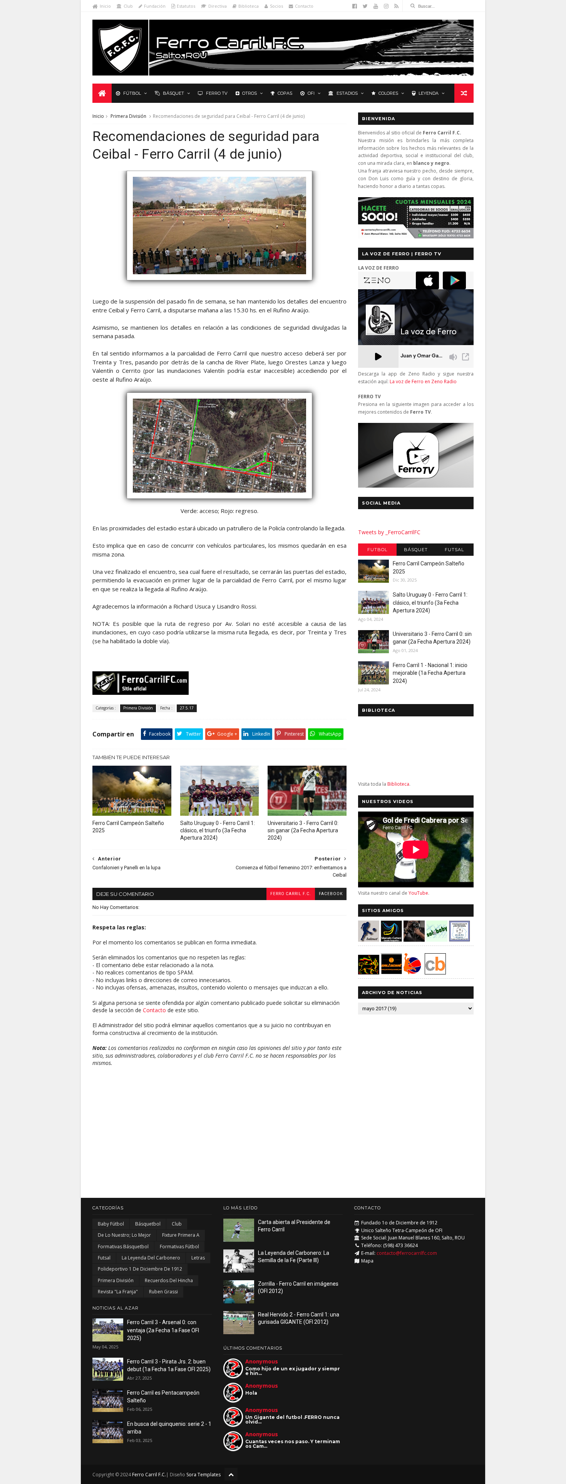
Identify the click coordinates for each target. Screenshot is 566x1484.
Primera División (128, 116)
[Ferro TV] (416, 485)
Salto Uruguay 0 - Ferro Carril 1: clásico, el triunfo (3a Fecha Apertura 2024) (217, 830)
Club (128, 6)
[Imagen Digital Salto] (414, 939)
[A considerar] (219, 284)
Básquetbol (148, 1224)
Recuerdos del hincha (169, 1280)
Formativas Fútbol (179, 1246)
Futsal (454, 549)
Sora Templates (203, 1474)
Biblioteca (248, 6)
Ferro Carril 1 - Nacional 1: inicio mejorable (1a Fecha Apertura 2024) (430, 673)
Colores (388, 93)
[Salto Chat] (391, 972)
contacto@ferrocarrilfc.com (407, 1253)
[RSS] (396, 6)
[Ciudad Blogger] (435, 972)
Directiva (217, 6)
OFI (311, 93)
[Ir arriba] (231, 1474)
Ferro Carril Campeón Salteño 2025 (128, 826)
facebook (331, 894)
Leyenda (429, 93)
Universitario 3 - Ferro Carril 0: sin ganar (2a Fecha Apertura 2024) (303, 830)
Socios (276, 6)
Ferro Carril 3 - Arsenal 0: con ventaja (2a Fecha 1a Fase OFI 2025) (163, 1330)
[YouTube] (375, 6)
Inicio (105, 6)
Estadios (347, 93)
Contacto (304, 6)
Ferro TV (217, 93)
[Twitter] (365, 6)
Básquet (173, 93)
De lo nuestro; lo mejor (124, 1235)
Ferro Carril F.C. (290, 894)
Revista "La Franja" (118, 1291)
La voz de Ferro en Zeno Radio (423, 381)
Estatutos (186, 6)
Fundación (155, 6)
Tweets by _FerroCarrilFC (389, 532)
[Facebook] (354, 6)
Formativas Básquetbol (123, 1246)
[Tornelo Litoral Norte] (412, 972)
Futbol (377, 549)
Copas (285, 93)
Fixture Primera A (180, 1235)
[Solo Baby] (436, 939)
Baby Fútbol (111, 1224)
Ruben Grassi (163, 1291)
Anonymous (261, 1361)
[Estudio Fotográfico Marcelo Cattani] (391, 939)
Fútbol (132, 93)
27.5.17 (187, 708)
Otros (249, 93)
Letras (198, 1257)
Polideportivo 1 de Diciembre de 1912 (140, 1269)
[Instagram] (386, 6)
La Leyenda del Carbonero (151, 1257)
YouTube (418, 893)
